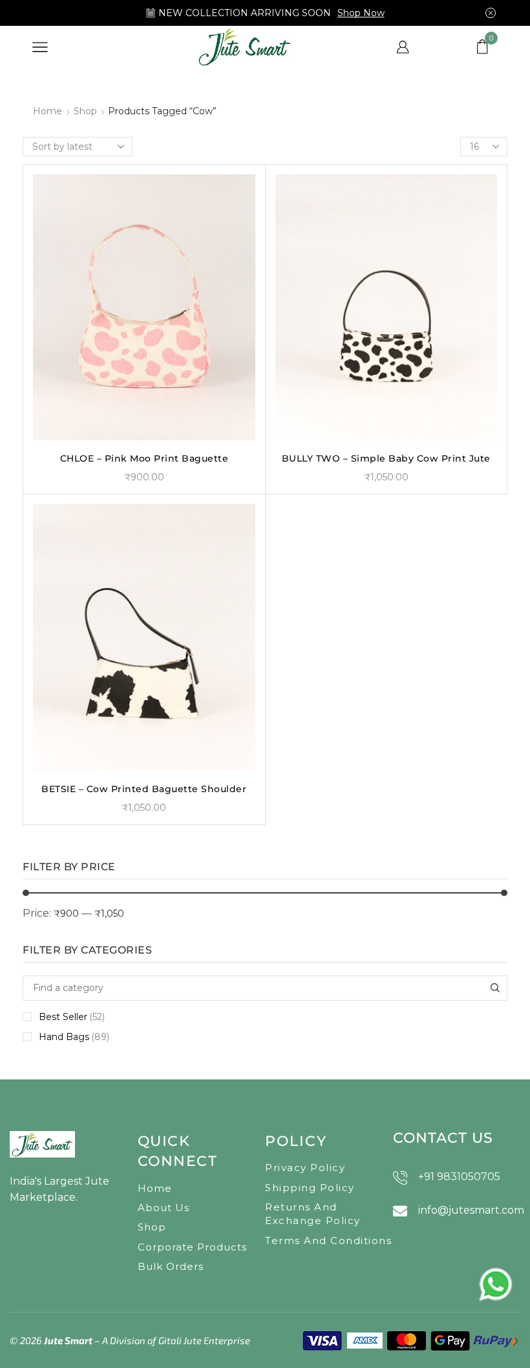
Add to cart (143, 419)
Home (47, 111)
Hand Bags (74, 1037)
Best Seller (72, 1017)
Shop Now (361, 13)
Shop (85, 111)
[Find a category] (495, 988)
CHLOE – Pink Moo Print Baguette (144, 458)
